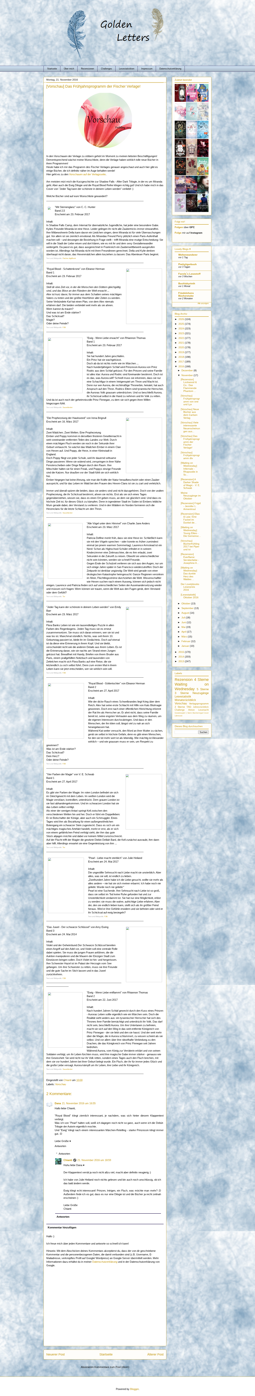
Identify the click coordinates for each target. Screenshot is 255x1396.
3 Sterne (182, 693)
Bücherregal (198, 713)
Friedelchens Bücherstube (186, 294)
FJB (64, 327)
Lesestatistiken (126, 68)
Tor (64, 596)
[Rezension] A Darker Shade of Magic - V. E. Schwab (190, 483)
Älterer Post (155, 1354)
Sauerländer (68, 407)
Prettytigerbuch (187, 264)
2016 (181, 366)
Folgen (179, 227)
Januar (185, 645)
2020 (181, 347)
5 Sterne (203, 689)
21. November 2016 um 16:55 (79, 1103)
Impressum (146, 68)
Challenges (106, 68)
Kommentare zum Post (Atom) (111, 1367)
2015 (181, 652)
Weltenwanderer (187, 254)
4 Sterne (201, 679)
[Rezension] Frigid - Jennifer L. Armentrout (191, 506)
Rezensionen (87, 68)
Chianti (67, 1160)
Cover (206, 713)
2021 (181, 342)
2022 (181, 338)
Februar (186, 641)
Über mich (69, 68)
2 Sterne (180, 706)
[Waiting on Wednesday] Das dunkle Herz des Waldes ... (189, 573)
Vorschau (60, 1084)
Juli (183, 617)
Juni (184, 622)
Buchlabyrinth (186, 283)
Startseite (52, 68)
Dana (58, 1103)
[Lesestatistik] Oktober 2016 (189, 596)
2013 (181, 661)
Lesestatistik (183, 696)
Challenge (180, 710)
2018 (181, 356)
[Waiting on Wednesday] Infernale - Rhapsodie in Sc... (189, 468)
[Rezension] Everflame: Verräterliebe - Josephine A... (190, 558)
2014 (181, 656)
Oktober (186, 603)
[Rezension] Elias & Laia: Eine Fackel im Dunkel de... (190, 518)
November (187, 375)
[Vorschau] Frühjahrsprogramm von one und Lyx (190, 400)
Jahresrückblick (201, 707)
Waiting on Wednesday (192, 686)
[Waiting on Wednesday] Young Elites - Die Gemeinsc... (191, 531)
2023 (181, 333)
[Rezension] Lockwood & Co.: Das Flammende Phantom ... (189, 385)
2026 (181, 319)
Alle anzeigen (203, 303)
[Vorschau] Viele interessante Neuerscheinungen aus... (190, 427)
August (185, 612)
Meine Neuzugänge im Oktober (191, 495)
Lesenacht (203, 710)
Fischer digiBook (69, 258)
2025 (181, 323)
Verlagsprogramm (199, 703)
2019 (181, 352)
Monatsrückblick (185, 700)
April (184, 631)
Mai (183, 627)
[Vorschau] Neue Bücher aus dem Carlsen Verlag (190, 413)
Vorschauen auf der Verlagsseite (87, 174)
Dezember (187, 370)
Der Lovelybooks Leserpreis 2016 (190, 587)
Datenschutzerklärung (170, 68)
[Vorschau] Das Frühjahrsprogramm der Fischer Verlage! (190, 442)
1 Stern (189, 713)
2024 (181, 328)
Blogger (134, 1389)
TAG (188, 706)
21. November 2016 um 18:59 (94, 1160)
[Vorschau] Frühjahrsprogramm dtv (190, 455)
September (187, 608)
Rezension (184, 679)
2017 (181, 361)
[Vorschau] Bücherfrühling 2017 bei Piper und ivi (190, 545)
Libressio (178, 716)
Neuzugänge (201, 693)
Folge (178, 232)
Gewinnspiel (180, 713)
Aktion (191, 710)
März (184, 636)
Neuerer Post (55, 1354)
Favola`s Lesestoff (189, 273)
